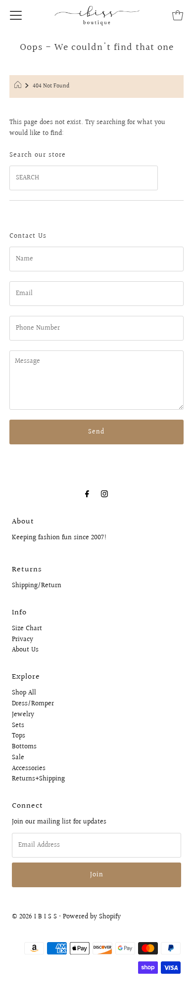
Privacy (22, 639)
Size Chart (27, 628)
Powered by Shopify (92, 916)
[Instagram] (104, 494)
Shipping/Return (36, 585)
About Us (25, 650)
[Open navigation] (15, 14)
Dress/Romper (33, 703)
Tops (18, 736)
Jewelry (23, 714)
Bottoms (24, 746)
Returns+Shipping (38, 779)
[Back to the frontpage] (19, 86)
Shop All (24, 693)
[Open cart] (177, 14)
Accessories (29, 768)
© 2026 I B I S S (34, 916)
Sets (18, 725)
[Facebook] (87, 494)
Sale (18, 757)
